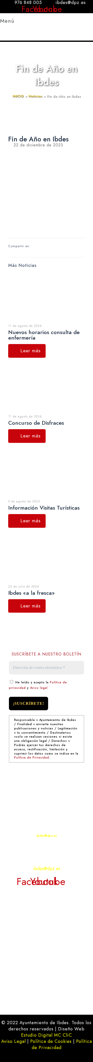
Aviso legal (39, 688)
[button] (14, 29)
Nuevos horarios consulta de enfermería (44, 335)
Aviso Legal (13, 1041)
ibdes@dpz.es (46, 835)
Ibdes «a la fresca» (31, 593)
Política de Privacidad (31, 757)
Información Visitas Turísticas (44, 508)
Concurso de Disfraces (36, 423)
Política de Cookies (51, 1041)
